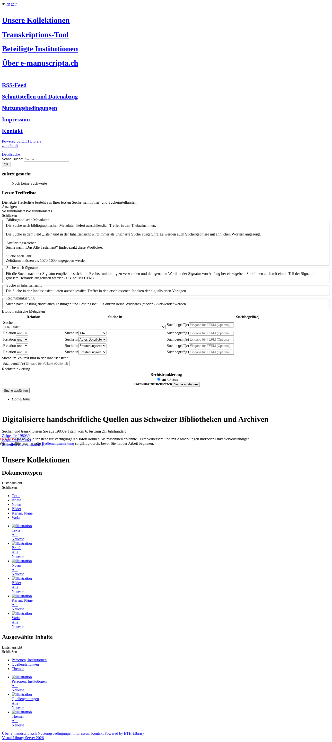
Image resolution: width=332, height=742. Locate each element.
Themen (18, 669)
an (164, 379)
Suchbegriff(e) (178, 325)
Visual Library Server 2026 (23, 738)
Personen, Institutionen (29, 660)
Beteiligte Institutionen (40, 48)
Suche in (10, 322)
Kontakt (12, 131)
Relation (9, 333)
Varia (16, 518)
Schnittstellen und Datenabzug (40, 96)
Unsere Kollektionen (36, 20)
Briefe (16, 500)
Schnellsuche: (13, 159)
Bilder (16, 509)
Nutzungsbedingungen (29, 108)
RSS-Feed (14, 85)
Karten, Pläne (22, 513)
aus (175, 379)
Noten (16, 504)
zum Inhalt (10, 146)
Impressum (16, 119)
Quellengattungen (25, 664)
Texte (16, 496)
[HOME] (2, 150)
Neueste (18, 539)
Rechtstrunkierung (166, 374)
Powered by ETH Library (22, 141)
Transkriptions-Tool (35, 34)
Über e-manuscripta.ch (40, 63)
